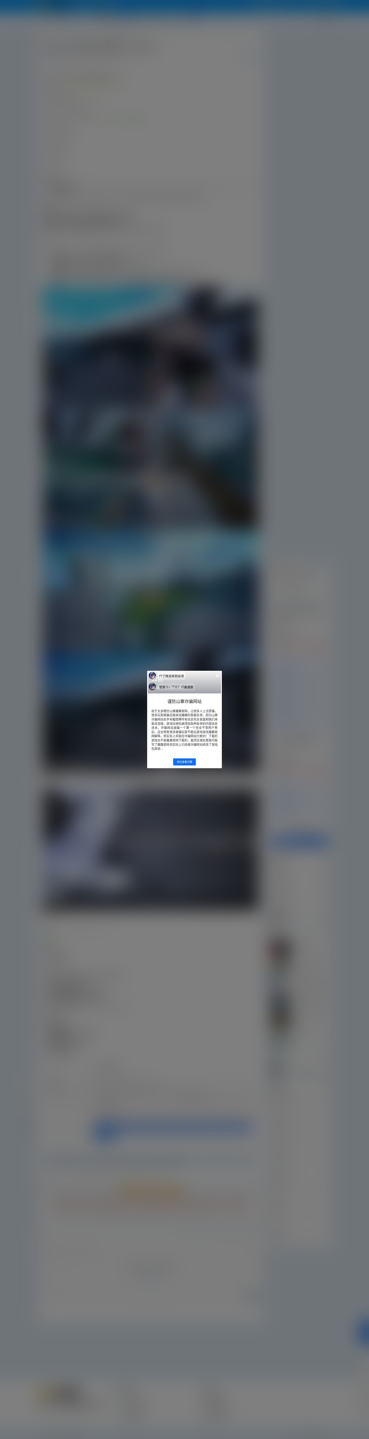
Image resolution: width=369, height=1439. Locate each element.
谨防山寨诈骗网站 (184, 701)
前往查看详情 (184, 762)
